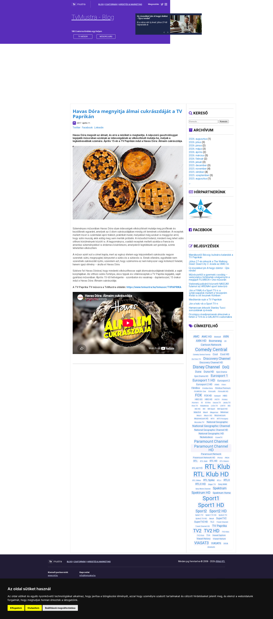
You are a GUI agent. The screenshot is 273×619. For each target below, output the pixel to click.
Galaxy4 (217, 396)
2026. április (195, 152)
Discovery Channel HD (211, 362)
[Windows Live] (165, 4)
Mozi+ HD (208, 416)
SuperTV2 (221, 518)
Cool (215, 354)
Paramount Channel (211, 441)
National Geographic (217, 422)
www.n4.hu (53, 575)
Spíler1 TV (199, 515)
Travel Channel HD (202, 526)
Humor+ (195, 403)
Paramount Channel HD (211, 448)
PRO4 (227, 458)
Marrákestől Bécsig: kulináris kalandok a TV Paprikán (211, 256)
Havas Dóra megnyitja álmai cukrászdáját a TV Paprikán (127, 114)
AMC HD (207, 336)
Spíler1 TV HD (211, 515)
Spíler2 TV (223, 515)
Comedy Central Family (201, 355)
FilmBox (196, 388)
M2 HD (197, 409)
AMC (196, 336)
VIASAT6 (216, 543)
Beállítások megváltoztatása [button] (60, 608)
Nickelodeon (206, 437)
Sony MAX (222, 484)
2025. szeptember (199, 175)
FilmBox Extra (207, 388)
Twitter (76, 127)
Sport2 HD (218, 511)
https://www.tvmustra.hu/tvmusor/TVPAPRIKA (154, 287)
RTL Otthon (196, 480)
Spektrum (219, 488)
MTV (212, 419)
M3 (204, 409)
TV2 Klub (200, 535)
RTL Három (224, 461)
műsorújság (106, 36)
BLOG (100, 4)
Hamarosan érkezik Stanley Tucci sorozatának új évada (207, 309)
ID (202, 403)
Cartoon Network (211, 344)
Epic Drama (221, 372)
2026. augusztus (198, 138)
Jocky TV (226, 403)
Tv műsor (83, 36)
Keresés (224, 121)
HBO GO (198, 399)
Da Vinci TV (196, 359)
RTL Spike (209, 480)
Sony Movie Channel (203, 489)
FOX (198, 395)
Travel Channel (222, 522)
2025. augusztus (198, 178)
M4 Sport (211, 409)
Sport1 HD (211, 505)
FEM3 (217, 385)
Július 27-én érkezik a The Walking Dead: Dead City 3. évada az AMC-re (209, 262)
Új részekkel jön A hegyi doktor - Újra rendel (209, 269)
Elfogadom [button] (16, 608)
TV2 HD (211, 530)
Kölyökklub (204, 406)
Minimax (224, 412)
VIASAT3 (201, 543)
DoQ (225, 367)
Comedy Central (211, 349)
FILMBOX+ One (200, 391)
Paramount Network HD (204, 457)
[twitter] (162, 4)
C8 (225, 341)
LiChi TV (214, 406)
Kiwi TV (195, 406)
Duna (198, 371)
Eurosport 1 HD (204, 380)
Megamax (214, 412)
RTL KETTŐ (197, 468)
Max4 (205, 412)
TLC (212, 522)
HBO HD (208, 399)
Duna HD (209, 371)
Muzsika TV (199, 422)
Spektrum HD (201, 493)
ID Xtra (207, 403)
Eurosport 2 (224, 380)
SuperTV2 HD (201, 522)
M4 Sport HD (222, 409)
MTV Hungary (222, 419)
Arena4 (217, 337)
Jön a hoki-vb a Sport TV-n (203, 303)
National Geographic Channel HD (211, 430)
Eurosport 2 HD (204, 384)
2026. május (195, 148)
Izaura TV (217, 403)
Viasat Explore (218, 535)
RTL (195, 461)
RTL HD (213, 461)
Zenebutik (211, 547)
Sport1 (211, 498)
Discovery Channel (216, 358)
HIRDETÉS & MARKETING (130, 4)
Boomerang (215, 340)
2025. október (196, 171)
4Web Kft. (220, 561)
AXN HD (201, 340)
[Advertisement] (136, 71)
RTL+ (219, 480)
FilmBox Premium (223, 388)
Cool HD (224, 354)
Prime (220, 458)
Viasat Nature (219, 539)
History (224, 399)
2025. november (198, 168)
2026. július (195, 142)
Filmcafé (211, 391)
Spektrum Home (222, 492)
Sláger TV (212, 484)
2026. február (196, 158)
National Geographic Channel (211, 426)
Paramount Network (211, 454)
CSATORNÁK (111, 4)
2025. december (198, 165)
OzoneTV (218, 437)
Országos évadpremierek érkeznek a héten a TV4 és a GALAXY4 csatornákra (210, 315)
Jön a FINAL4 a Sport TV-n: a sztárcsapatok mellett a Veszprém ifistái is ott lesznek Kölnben (208, 293)
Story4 (211, 519)
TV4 (208, 535)
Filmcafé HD (223, 391)
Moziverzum (220, 415)
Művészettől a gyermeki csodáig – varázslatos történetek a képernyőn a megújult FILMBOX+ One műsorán (209, 277)
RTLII (227, 480)
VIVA (226, 543)
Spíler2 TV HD (201, 519)
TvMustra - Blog (92, 17)
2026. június (195, 145)
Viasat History (203, 538)
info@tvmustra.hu (87, 575)
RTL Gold (203, 461)
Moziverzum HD (201, 418)
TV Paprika (219, 526)
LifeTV (222, 406)
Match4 (197, 412)
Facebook (87, 127)
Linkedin (98, 127)
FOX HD (208, 395)
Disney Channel (206, 367)
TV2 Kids (225, 532)
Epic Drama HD (201, 376)
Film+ (224, 385)
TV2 (197, 530)
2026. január (195, 162)
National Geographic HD (211, 433)
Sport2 (201, 511)
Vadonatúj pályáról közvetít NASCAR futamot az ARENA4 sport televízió (209, 285)
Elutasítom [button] (33, 608)
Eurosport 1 (219, 376)
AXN (226, 336)
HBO (225, 395)
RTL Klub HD (211, 474)
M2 (229, 406)
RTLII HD (200, 484)
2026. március (196, 155)
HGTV (217, 399)
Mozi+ (199, 416)
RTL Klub (217, 466)
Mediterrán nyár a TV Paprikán (205, 299)
